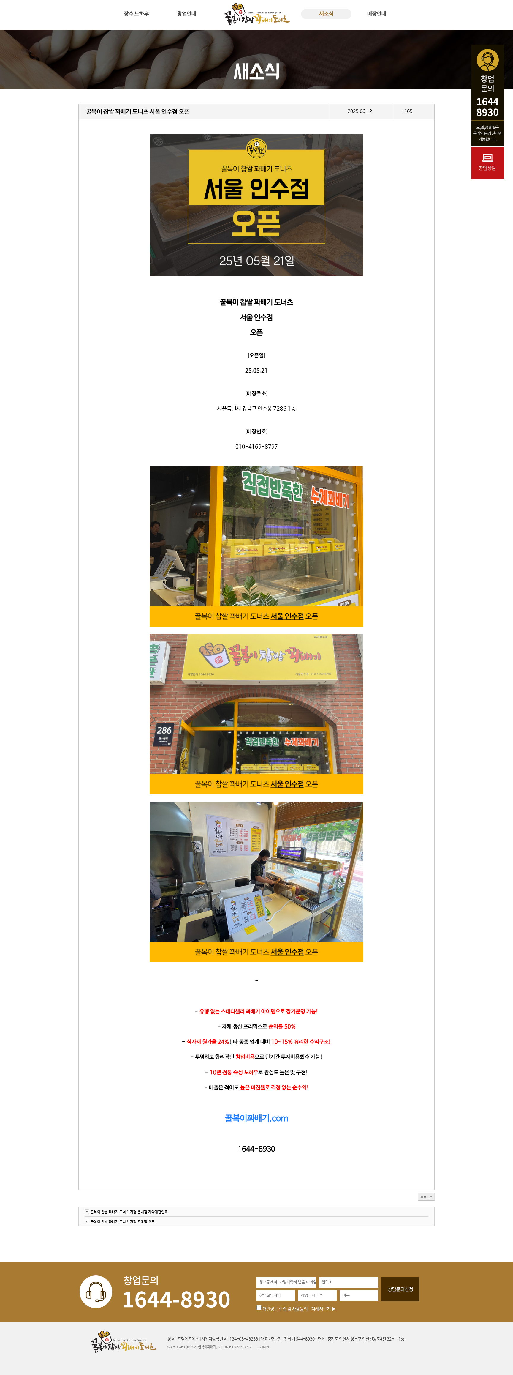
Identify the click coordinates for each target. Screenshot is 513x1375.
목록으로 (426, 1197)
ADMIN (264, 1347)
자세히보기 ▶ (323, 1308)
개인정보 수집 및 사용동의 (285, 1308)
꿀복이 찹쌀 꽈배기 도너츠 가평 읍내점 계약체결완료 (129, 1212)
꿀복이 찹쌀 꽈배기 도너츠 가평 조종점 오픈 (123, 1222)
